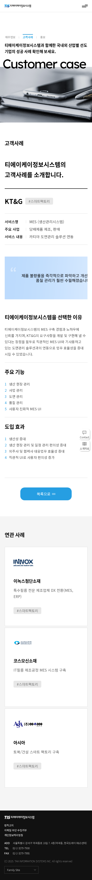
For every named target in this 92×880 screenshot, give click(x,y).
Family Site (13, 870)
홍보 (42, 37)
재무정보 (10, 37)
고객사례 (28, 37)
